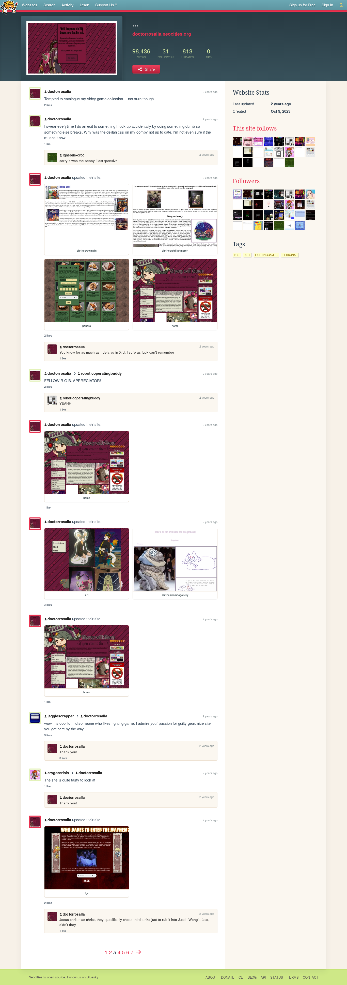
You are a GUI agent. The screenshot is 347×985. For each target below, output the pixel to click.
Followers (246, 181)
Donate (227, 977)
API (263, 977)
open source (56, 977)
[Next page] (138, 952)
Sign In (327, 4)
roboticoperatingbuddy (101, 373)
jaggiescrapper (61, 716)
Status (276, 977)
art (247, 255)
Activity (67, 4)
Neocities (35, 977)
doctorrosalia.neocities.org (161, 34)
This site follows (255, 128)
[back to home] (9, 7)
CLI (241, 977)
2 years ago (210, 92)
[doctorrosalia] (35, 179)
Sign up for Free (302, 4)
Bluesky (93, 977)
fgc (237, 255)
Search (49, 4)
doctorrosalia (59, 91)
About (211, 977)
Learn (84, 4)
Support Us (104, 4)
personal (289, 255)
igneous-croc (74, 155)
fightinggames (266, 255)
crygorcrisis (58, 772)
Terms (293, 977)
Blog (252, 977)
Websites (29, 4)
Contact (310, 977)
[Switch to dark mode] (341, 5)
